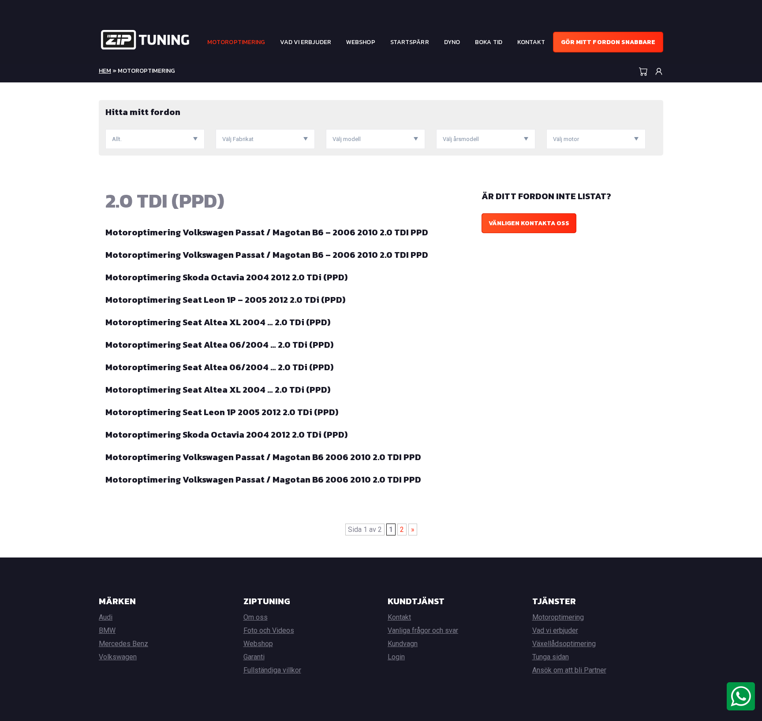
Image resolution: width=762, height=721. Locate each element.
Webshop (360, 42)
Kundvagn (403, 643)
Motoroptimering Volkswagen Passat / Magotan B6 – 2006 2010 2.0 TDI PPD (266, 232)
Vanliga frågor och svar (423, 630)
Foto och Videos (268, 630)
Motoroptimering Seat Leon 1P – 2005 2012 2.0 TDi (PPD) (225, 299)
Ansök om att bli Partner (569, 670)
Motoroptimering (236, 42)
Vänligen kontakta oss (529, 223)
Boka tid (488, 42)
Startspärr (409, 42)
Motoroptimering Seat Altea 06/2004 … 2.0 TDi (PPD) (219, 344)
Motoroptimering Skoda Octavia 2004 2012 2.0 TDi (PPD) (226, 277)
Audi (105, 617)
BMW (107, 630)
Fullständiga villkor (272, 670)
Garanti (254, 657)
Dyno (452, 42)
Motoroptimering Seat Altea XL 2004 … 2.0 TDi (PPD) (217, 322)
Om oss (255, 617)
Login (396, 657)
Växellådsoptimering (564, 643)
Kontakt (531, 42)
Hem (105, 70)
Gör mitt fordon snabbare (608, 42)
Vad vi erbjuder (305, 42)
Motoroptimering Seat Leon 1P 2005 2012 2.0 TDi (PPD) (221, 412)
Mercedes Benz (123, 643)
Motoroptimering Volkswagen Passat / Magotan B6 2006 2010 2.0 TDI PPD (263, 457)
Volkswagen (118, 657)
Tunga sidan (550, 657)
